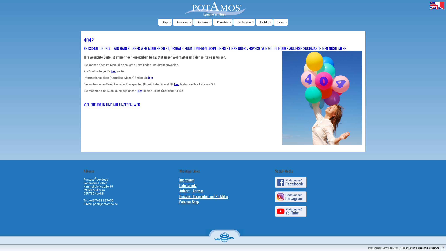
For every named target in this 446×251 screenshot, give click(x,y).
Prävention (222, 22)
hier (113, 71)
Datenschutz (188, 185)
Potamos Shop (189, 201)
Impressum (186, 179)
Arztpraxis (203, 22)
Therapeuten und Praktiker (203, 196)
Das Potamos (244, 22)
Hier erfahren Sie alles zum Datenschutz (420, 248)
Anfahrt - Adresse (191, 190)
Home (281, 22)
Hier (176, 84)
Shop (165, 22)
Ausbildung (182, 22)
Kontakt (264, 22)
